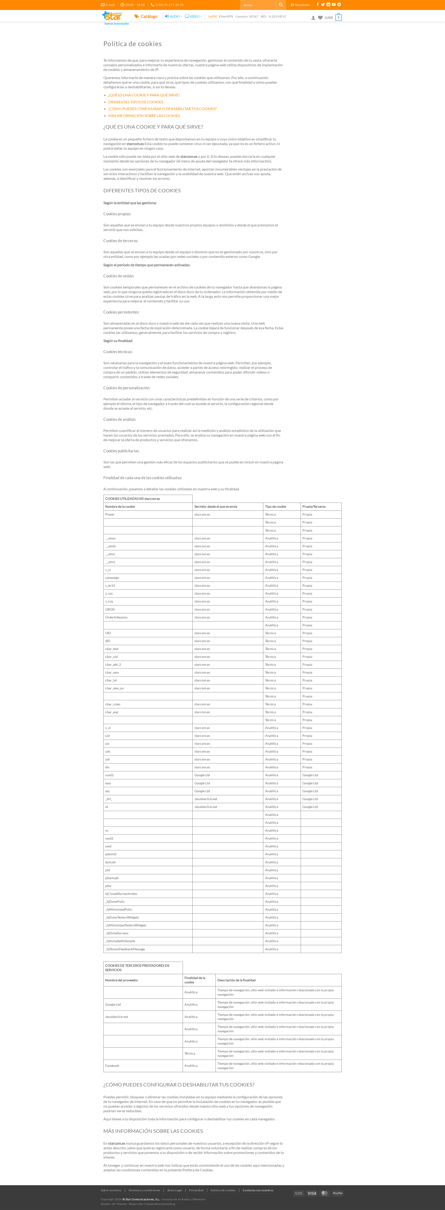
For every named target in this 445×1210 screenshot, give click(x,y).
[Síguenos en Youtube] (334, 5)
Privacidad (196, 1190)
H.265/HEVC (278, 16)
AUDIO (175, 16)
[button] (300, 4)
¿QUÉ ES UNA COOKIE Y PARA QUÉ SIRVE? (144, 95)
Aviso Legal (174, 1190)
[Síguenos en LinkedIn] (328, 5)
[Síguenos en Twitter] (323, 5)
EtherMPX (226, 16)
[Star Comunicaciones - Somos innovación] (114, 16)
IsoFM (212, 16)
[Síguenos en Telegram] (339, 5)
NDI (263, 16)
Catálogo (148, 16)
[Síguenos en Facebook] (318, 5)
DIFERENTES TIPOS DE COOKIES (135, 102)
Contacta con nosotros (258, 1190)
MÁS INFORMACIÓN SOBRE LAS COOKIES (144, 115)
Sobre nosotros (111, 1190)
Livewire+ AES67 (246, 16)
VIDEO (194, 16)
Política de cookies (223, 1190)
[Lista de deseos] (320, 18)
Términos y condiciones (144, 1190)
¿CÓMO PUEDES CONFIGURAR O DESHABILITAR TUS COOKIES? (162, 108)
